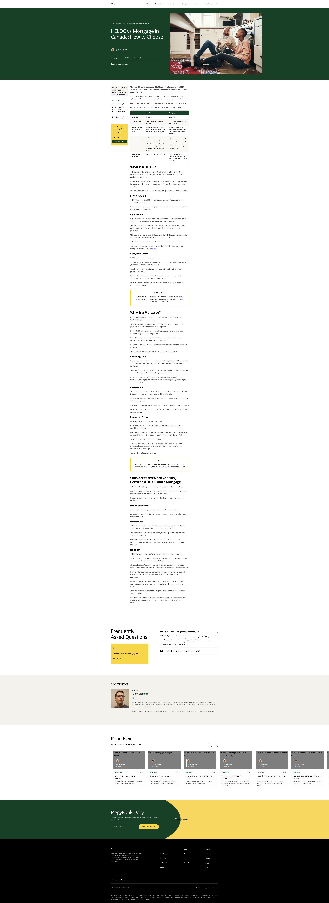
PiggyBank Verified (210, 858)
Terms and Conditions (193, 888)
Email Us (117, 658)
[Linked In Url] (121, 879)
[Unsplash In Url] (125, 879)
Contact (207, 868)
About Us (207, 4)
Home (112, 23)
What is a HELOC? (117, 100)
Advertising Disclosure (119, 94)
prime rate (152, 249)
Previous (210, 745)
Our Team (208, 854)
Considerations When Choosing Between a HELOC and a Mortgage (119, 109)
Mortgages (186, 4)
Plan (184, 853)
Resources (186, 862)
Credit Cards (159, 4)
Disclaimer (215, 888)
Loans (162, 867)
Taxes (184, 858)
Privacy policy (206, 888)
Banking (147, 4)
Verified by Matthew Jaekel (120, 64)
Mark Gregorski (122, 50)
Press (207, 863)
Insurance (186, 849)
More (196, 4)
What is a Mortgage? (118, 104)
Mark (134, 702)
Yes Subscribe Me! (119, 141)
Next (216, 745)
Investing (171, 4)
